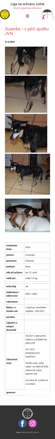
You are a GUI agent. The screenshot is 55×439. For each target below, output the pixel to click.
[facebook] (22, 423)
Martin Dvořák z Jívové (30, 432)
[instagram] (32, 423)
